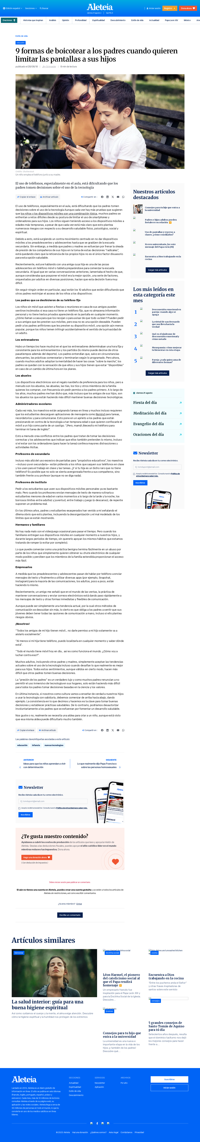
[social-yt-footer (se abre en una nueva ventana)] (91, 1123)
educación (22, 745)
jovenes (109, 1011)
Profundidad (80, 20)
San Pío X (109, 13)
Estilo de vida (137, 20)
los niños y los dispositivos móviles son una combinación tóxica (59, 213)
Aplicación (99, 1087)
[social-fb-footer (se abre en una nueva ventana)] (97, 1123)
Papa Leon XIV (171, 20)
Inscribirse (25, 814)
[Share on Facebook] (102, 197)
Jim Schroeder (49, 66)
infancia (36, 745)
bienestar (19, 953)
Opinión (65, 20)
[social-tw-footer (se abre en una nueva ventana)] (102, 1123)
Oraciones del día (148, 434)
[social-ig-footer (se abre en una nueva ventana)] (108, 1123)
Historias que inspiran (33, 20)
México (187, 20)
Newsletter (100, 1083)
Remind (100, 414)
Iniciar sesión (155, 8)
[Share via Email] (118, 197)
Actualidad (154, 20)
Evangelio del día (148, 424)
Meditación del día (149, 413)
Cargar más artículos (157, 270)
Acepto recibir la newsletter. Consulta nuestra (54, 808)
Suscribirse (169, 1079)
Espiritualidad (98, 20)
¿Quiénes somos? (98, 1132)
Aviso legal (113, 1132)
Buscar (45, 8)
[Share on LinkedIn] (107, 197)
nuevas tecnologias (54, 745)
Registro (168, 8)
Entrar (79, 904)
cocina (154, 953)
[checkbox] (19, 808)
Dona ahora (186, 8)
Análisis (52, 20)
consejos (156, 1001)
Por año (124, 1083)
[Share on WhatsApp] (123, 197)
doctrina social (112, 953)
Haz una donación (80, 1132)
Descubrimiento (118, 20)
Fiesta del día (145, 402)
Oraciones (7, 20)
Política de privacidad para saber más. (72, 808)
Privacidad (139, 1132)
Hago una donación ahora (35, 857)
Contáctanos (126, 1132)
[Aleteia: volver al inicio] (100, 6)
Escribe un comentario (70, 915)
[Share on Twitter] (113, 197)
